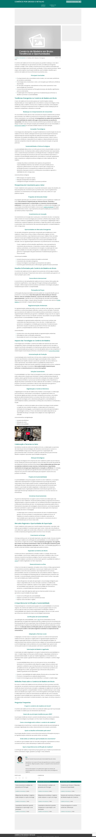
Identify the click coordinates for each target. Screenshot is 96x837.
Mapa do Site (57, 836)
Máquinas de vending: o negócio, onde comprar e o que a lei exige (25, 796)
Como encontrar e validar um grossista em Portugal (24, 786)
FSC (39, 619)
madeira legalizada (48, 207)
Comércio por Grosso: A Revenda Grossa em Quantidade (70, 786)
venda (16, 561)
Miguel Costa (20, 762)
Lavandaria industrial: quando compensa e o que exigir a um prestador (24, 807)
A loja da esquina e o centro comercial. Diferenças (69, 806)
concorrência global (54, 351)
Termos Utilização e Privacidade (48, 836)
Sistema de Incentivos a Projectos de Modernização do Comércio (70, 796)
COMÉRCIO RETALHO (65, 801)
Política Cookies (39, 836)
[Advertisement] (48, 16)
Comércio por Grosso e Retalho (29, 2)
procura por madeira (20, 125)
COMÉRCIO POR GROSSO (20, 58)
